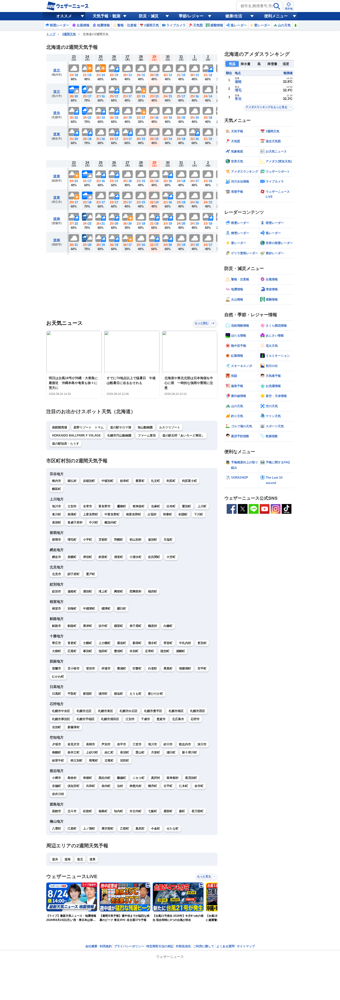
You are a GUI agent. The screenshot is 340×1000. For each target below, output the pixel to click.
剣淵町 (183, 514)
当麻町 (155, 506)
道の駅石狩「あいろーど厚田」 (183, 435)
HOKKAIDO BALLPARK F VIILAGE (76, 435)
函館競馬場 (59, 427)
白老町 (152, 668)
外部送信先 (183, 946)
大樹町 (56, 651)
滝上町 (103, 591)
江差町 (72, 828)
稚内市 (56, 481)
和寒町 (167, 514)
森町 (182, 811)
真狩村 (155, 778)
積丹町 (152, 786)
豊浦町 (121, 668)
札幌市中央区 (61, 711)
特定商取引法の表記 (159, 946)
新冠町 (87, 693)
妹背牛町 (58, 760)
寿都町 (87, 778)
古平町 (168, 786)
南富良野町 (133, 514)
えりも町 (136, 693)
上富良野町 (90, 514)
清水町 (152, 643)
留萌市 (56, 539)
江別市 (130, 719)
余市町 (199, 786)
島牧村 (72, 778)
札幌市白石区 (129, 711)
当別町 (56, 727)
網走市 (56, 557)
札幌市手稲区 (86, 719)
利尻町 (171, 481)
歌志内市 (185, 744)
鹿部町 (168, 811)
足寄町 (149, 651)
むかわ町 (58, 676)
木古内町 (136, 811)
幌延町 (56, 489)
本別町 (134, 651)
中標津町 (89, 608)
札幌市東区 (105, 711)
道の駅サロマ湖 (120, 427)
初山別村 (136, 539)
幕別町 (87, 651)
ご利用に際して (203, 946)
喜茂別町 (191, 778)
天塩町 (168, 539)
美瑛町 (72, 514)
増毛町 (72, 539)
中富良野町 (112, 514)
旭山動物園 (145, 427)
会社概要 (91, 946)
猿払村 (72, 481)
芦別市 (106, 744)
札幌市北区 (84, 711)
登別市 (90, 668)
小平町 (87, 539)
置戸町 (90, 574)
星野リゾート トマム (89, 427)
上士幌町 (105, 643)
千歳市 (145, 719)
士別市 (72, 506)
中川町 (93, 522)
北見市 (56, 574)
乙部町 (124, 828)
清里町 (118, 557)
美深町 (56, 522)
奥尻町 (140, 828)
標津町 (106, 608)
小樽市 (56, 778)
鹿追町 (121, 643)
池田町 (103, 651)
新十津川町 (189, 752)
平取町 (72, 693)
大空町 (171, 557)
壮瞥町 (137, 668)
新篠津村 (74, 727)
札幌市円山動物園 (119, 435)
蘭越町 (121, 778)
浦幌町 (180, 651)
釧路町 (72, 626)
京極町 (56, 786)
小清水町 (136, 557)
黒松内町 (105, 778)
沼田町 (124, 760)
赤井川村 (58, 794)
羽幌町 (118, 539)
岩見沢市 (74, 744)
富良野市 (105, 506)
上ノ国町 (89, 828)
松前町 (87, 811)
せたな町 (173, 828)
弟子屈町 (136, 626)
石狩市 (195, 719)
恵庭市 (161, 719)
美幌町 (72, 557)
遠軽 (238, 81)
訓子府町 (74, 574)
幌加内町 (111, 522)
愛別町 (186, 506)
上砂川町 (92, 752)
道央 (56, 113)
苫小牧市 (74, 668)
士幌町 (87, 643)
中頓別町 (108, 481)
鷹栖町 (121, 506)
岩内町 (106, 786)
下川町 (198, 514)
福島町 (103, 811)
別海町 (72, 608)
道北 (56, 70)
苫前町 (103, 539)
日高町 (56, 693)
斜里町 (103, 557)
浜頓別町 (89, 481)
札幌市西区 (197, 711)
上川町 (202, 506)
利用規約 (106, 946)
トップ (50, 34)
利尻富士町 (189, 481)
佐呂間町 (154, 557)
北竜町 (109, 760)
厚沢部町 (108, 828)
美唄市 (90, 744)
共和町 (90, 786)
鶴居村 (152, 626)
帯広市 (56, 643)
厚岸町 (87, 626)
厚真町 (168, 668)
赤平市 (121, 744)
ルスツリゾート (169, 427)
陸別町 (165, 651)
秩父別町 (77, 760)
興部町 (118, 591)
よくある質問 (225, 946)
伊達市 (106, 668)
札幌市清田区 (110, 719)
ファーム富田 (147, 435)
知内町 (118, 811)
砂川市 (168, 744)
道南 (56, 218)
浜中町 (103, 626)
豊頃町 (118, 651)
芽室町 (168, 643)
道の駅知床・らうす (65, 443)
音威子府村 (75, 522)
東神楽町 (139, 506)
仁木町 (183, 786)
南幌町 (56, 752)
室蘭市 (56, 668)
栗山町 (140, 752)
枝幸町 (124, 481)
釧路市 (56, 626)
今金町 (155, 828)
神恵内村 (136, 786)
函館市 (56, 811)
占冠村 (152, 514)
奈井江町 (74, 752)
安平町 (202, 668)
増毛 (238, 90)
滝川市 (152, 744)
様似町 (118, 693)
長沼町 (124, 752)
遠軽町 (72, 591)
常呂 (238, 98)
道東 (56, 134)
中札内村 (185, 643)
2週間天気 (69, 34)
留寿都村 (173, 778)
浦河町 (103, 693)
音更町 (72, 643)
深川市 (202, 744)
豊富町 (140, 481)
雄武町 (152, 591)
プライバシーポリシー (129, 946)
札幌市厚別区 (61, 719)
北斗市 (72, 811)
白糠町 (168, 626)
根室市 (56, 608)
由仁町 (109, 752)
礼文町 (155, 481)
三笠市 (137, 744)
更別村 (202, 643)
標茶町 (118, 626)
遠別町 (152, 539)
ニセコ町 (139, 778)
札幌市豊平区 (153, 711)
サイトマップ (246, 946)
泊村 (120, 786)
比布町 (171, 506)
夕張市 (56, 744)
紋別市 (56, 591)
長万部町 (198, 811)
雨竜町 (93, 760)
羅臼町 (121, 608)
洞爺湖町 (185, 668)
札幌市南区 (176, 711)
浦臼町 (171, 752)
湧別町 (87, 591)
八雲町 (56, 828)
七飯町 (152, 811)
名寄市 (87, 506)
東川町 (56, 514)
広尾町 (72, 651)
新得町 (137, 643)
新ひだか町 (155, 693)
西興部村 (136, 591)
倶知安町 (74, 786)
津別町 (87, 557)
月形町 (155, 752)
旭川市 (56, 506)
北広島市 (178, 719)
